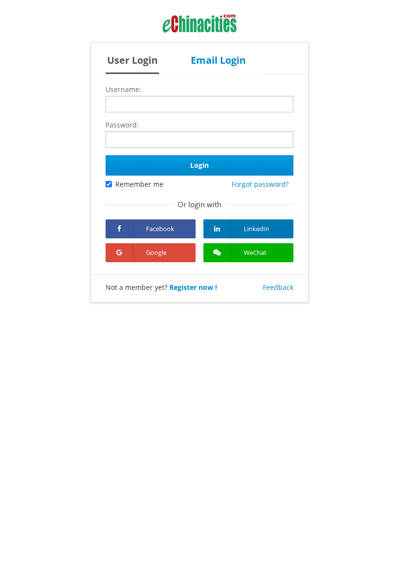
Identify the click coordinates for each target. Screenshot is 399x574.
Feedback (278, 287)
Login (199, 165)
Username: (123, 89)
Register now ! (193, 287)
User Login (132, 60)
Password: (122, 124)
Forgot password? (260, 184)
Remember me (139, 184)
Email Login (218, 60)
